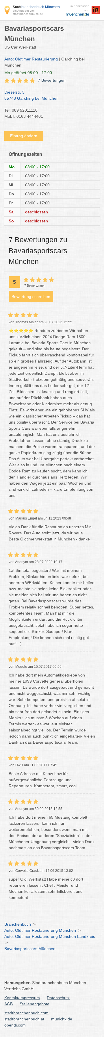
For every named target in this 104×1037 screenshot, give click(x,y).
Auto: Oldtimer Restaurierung (31, 59)
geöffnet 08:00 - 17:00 (28, 72)
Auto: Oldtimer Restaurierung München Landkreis (49, 936)
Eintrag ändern (23, 135)
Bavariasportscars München (29, 948)
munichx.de (61, 1019)
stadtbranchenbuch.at (24, 1019)
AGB (8, 1004)
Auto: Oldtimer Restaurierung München (40, 930)
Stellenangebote (34, 1004)
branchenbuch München (36, 7)
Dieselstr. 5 (31, 95)
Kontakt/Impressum (22, 997)
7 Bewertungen (52, 80)
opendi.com (15, 1025)
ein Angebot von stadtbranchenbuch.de (28, 12)
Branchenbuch (17, 924)
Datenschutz (58, 997)
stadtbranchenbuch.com (26, 1013)
